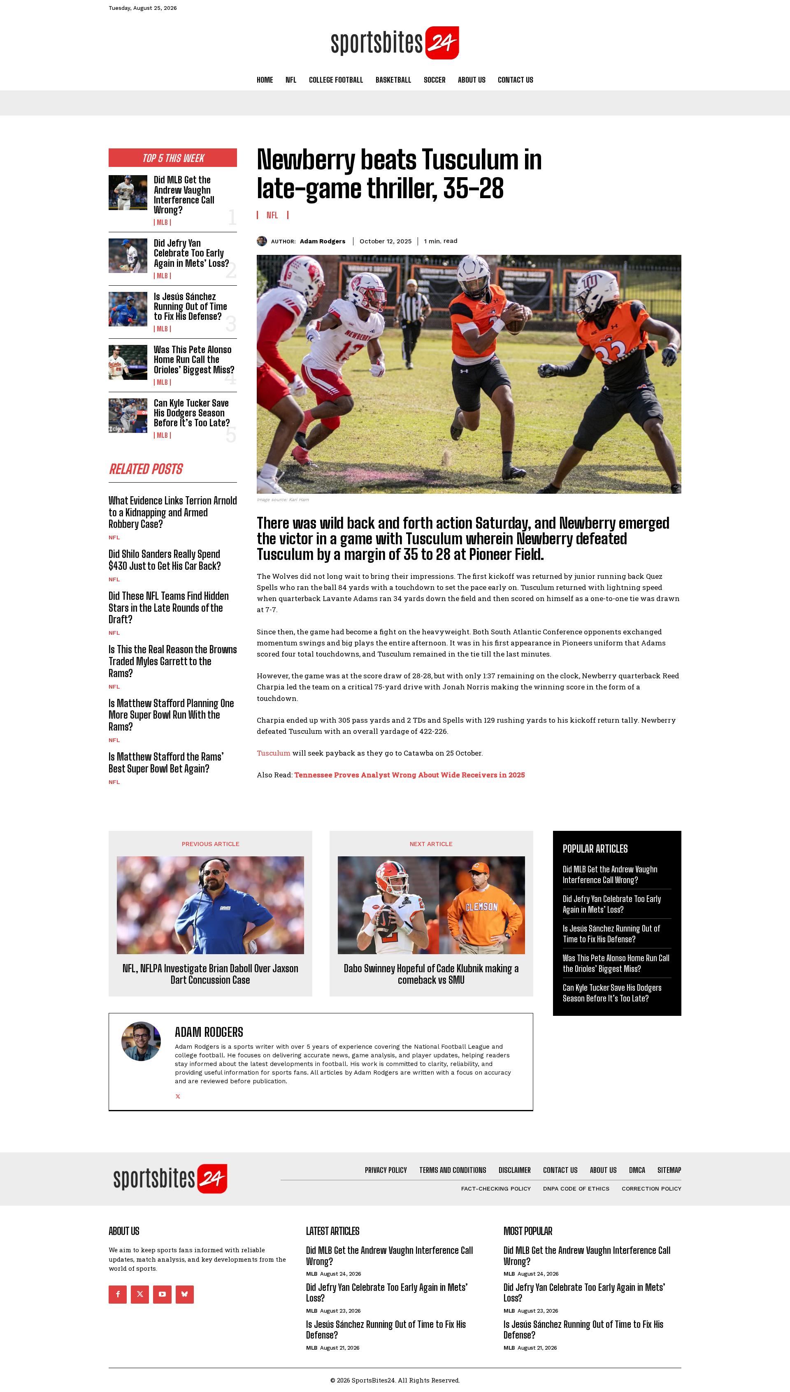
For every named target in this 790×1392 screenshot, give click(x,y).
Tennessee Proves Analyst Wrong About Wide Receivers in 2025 (409, 774)
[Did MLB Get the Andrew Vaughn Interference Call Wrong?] (128, 192)
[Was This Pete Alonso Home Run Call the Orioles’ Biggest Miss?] (128, 362)
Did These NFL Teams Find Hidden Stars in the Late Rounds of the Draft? (169, 608)
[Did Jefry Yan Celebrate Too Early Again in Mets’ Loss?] (128, 255)
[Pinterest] (634, 239)
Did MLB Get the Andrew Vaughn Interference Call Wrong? (184, 194)
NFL (114, 537)
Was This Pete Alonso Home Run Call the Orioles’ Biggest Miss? (194, 359)
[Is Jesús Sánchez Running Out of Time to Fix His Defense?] (128, 309)
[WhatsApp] (653, 239)
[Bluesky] (185, 1295)
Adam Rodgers (323, 241)
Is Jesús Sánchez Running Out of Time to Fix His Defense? (190, 306)
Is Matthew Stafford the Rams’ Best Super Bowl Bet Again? (166, 763)
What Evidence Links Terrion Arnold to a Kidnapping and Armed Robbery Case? (173, 512)
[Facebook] (596, 239)
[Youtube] (162, 1295)
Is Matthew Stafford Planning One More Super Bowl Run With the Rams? (171, 715)
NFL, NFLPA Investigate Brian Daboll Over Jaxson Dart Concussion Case (210, 974)
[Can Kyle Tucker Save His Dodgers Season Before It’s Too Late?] (128, 415)
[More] (672, 239)
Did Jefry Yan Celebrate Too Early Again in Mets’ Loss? (191, 253)
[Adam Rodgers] (264, 241)
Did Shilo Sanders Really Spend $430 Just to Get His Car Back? (165, 560)
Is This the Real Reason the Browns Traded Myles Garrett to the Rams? (173, 661)
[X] (615, 239)
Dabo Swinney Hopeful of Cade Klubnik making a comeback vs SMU (431, 974)
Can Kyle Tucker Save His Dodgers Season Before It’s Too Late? (192, 413)
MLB (162, 222)
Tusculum (273, 753)
